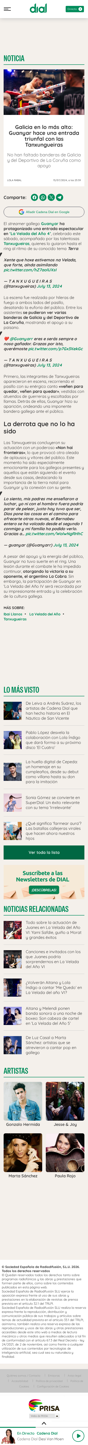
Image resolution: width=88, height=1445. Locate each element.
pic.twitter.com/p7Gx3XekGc (55, 348)
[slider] (44, 1427)
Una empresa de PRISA (44, 1405)
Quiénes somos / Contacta (23, 1375)
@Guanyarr (21, 338)
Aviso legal (74, 1375)
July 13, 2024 (49, 286)
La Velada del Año (44, 614)
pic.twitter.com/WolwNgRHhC (54, 533)
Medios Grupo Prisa (44, 1416)
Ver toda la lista (44, 852)
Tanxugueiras (15, 619)
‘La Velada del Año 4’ (30, 233)
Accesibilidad (20, 1381)
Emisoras (54, 1375)
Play (78, 1436)
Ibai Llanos (13, 614)
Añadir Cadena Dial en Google (47, 212)
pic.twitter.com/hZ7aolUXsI (30, 269)
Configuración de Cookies (53, 1386)
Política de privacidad (49, 1381)
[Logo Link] (38, 8)
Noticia (14, 58)
